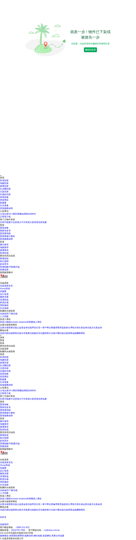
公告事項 (4, 211)
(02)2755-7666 (18, 530)
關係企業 (4, 330)
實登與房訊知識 (7, 432)
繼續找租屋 (90, 50)
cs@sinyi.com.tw (52, 530)
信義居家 (4, 459)
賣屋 (2, 402)
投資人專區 (5, 319)
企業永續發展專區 (8, 325)
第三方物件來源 (7, 219)
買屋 (2, 354)
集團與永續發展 (7, 487)
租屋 (2, 418)
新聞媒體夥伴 (6, 272)
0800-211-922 (22, 527)
